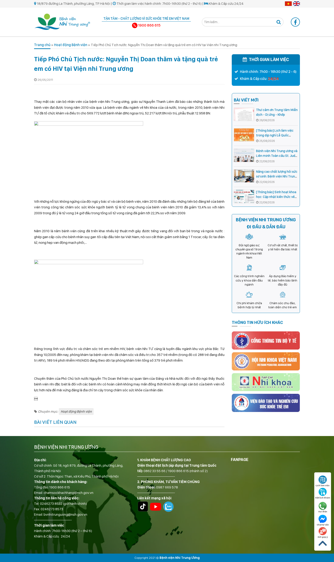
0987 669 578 (167, 487)
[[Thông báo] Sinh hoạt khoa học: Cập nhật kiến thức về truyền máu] (244, 196)
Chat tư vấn (323, 524)
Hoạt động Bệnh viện (70, 45)
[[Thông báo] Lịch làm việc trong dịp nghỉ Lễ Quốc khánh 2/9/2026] (244, 135)
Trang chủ (42, 45)
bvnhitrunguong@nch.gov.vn (65, 514)
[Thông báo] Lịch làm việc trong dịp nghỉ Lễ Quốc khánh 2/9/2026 (275, 135)
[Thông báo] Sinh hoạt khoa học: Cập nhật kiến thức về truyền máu (276, 197)
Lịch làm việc (323, 485)
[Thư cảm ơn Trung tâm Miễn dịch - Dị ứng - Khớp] (244, 114)
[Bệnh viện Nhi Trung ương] (62, 21)
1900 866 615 (59, 487)
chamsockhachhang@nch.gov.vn (68, 493)
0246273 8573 (52, 509)
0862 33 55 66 (154, 471)
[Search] (278, 22)
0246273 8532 (51, 503)
